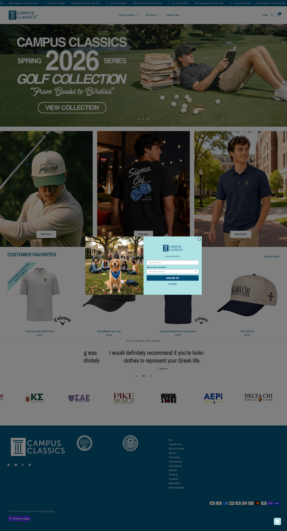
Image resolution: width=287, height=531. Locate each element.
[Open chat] (277, 521)
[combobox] (171, 271)
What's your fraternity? (156, 267)
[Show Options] (195, 271)
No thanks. (172, 284)
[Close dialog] (199, 239)
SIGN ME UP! (172, 277)
